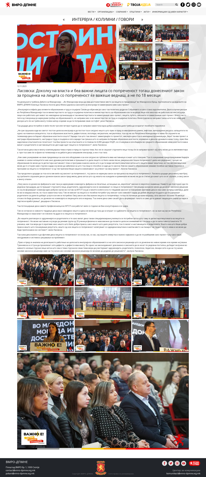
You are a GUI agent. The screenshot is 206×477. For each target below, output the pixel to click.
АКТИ (146, 12)
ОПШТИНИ (135, 12)
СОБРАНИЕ (121, 12)
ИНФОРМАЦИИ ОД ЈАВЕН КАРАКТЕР (169, 12)
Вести (91, 12)
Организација (105, 12)
